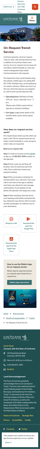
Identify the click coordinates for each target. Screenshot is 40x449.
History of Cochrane (12, 416)
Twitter (24, 429)
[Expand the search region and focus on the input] (35, 7)
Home (6, 314)
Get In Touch (8, 346)
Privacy (7, 420)
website (32, 154)
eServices (21, 4)
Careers (20, 1)
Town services (18, 314)
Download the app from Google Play (28, 226)
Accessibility (17, 420)
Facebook (10, 429)
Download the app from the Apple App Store (11, 247)
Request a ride (11, 223)
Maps (19, 12)
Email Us (10, 369)
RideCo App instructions (19, 282)
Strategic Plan (27, 416)
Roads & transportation (15, 318)
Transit (32, 318)
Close (7, 442)
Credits (28, 420)
